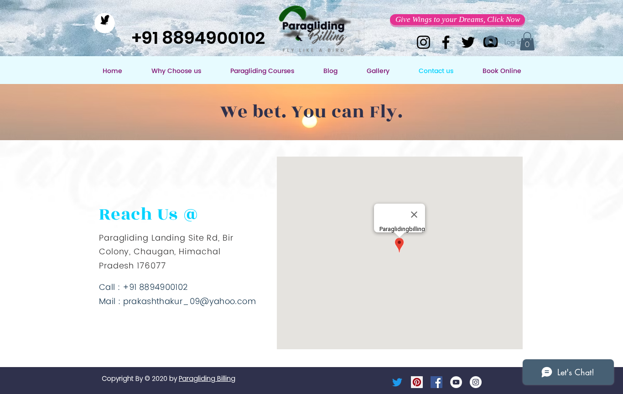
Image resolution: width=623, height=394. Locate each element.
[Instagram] (423, 42)
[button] (457, 19)
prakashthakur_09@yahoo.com (189, 301)
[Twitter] (468, 42)
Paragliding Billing (207, 378)
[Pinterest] (417, 382)
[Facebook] (446, 42)
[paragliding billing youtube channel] (456, 382)
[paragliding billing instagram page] (476, 382)
